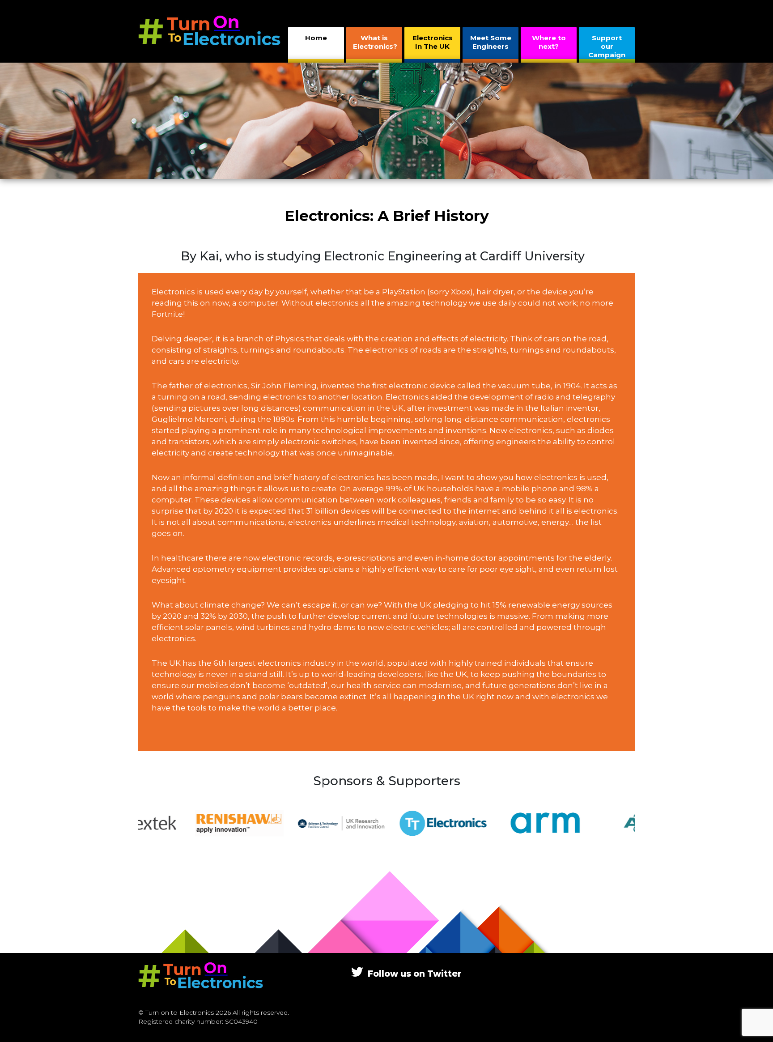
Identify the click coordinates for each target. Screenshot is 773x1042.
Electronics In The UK (432, 42)
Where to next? (549, 42)
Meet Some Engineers (490, 42)
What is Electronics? (375, 42)
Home (316, 38)
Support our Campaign (606, 46)
